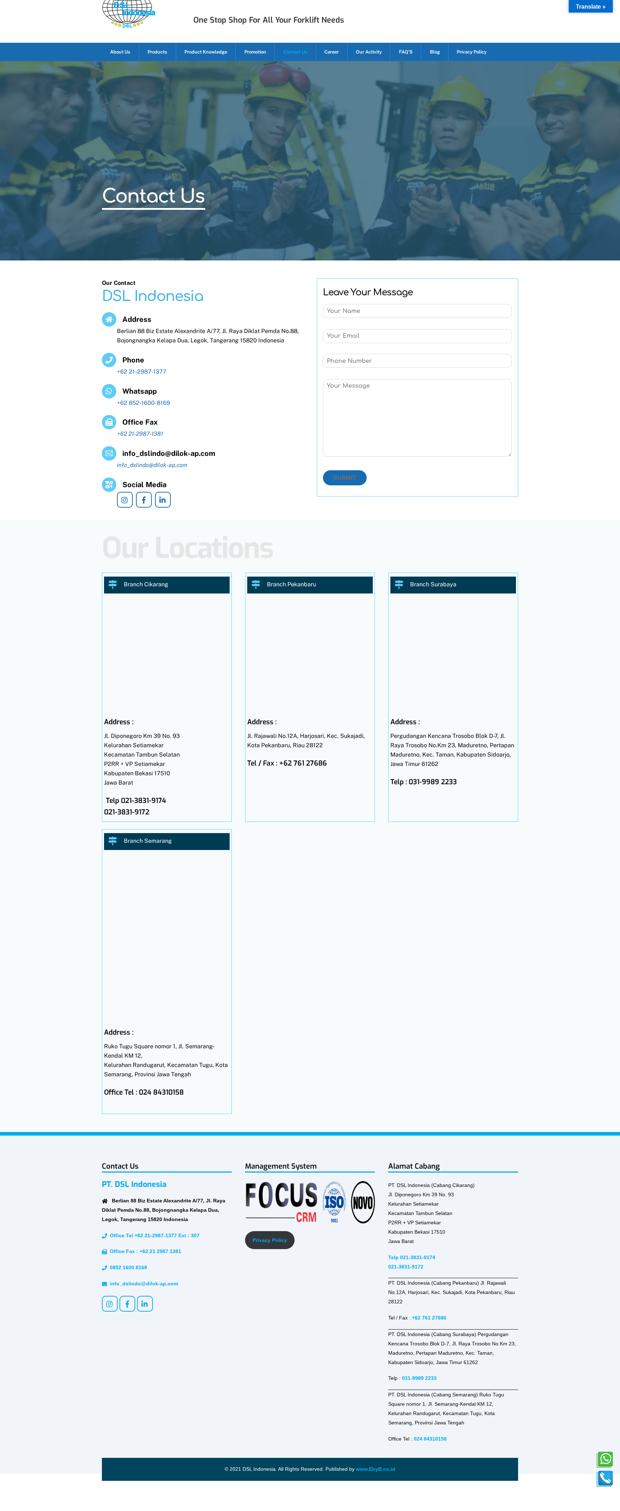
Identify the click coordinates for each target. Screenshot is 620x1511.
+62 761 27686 (429, 1318)
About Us (120, 52)
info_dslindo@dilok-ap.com (142, 1283)
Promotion (255, 52)
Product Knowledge (205, 52)
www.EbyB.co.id (375, 1469)
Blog (435, 52)
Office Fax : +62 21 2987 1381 (144, 1251)
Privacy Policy (472, 52)
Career (331, 52)
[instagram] (125, 499)
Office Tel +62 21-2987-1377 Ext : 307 (153, 1235)
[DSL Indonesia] (128, 25)
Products (157, 52)
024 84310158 (430, 1439)
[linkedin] (163, 499)
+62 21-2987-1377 (141, 371)
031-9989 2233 (419, 1378)
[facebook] (144, 499)
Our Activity (369, 52)
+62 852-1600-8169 (143, 402)
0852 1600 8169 (127, 1267)
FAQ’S (406, 52)
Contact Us (295, 52)
